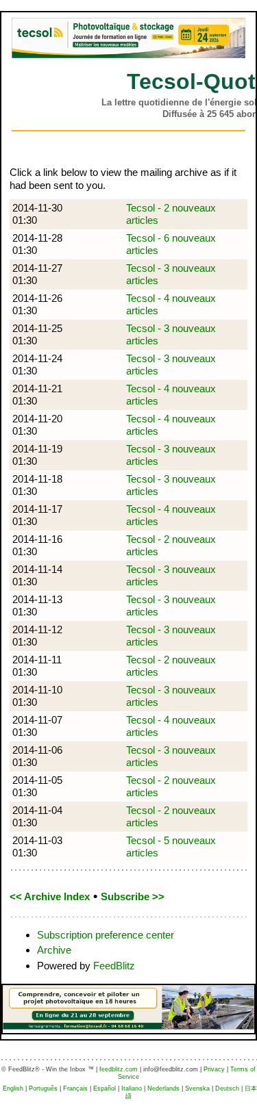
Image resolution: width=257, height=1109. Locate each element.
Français (75, 1088)
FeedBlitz (114, 965)
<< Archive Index (50, 896)
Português (43, 1088)
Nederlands (163, 1088)
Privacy (214, 1069)
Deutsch (227, 1088)
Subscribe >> (132, 896)
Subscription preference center (105, 935)
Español (104, 1088)
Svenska (197, 1088)
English (13, 1088)
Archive (54, 950)
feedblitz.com (118, 1069)
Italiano (131, 1088)
